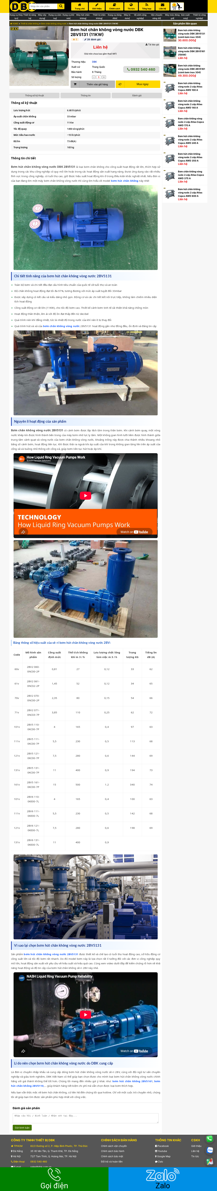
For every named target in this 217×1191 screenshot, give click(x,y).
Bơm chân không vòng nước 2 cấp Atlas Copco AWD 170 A (191, 122)
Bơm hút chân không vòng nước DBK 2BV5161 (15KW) (191, 51)
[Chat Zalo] (209, 1150)
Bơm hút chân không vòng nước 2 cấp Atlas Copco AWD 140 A (190, 104)
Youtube (162, 1151)
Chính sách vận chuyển (114, 1145)
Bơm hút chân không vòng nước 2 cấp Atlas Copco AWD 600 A (190, 192)
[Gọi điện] (209, 1138)
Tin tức (195, 1156)
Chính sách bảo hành (112, 1151)
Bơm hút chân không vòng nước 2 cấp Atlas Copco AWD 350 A (190, 157)
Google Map (163, 1156)
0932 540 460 (142, 69)
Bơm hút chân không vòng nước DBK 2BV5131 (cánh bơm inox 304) (191, 33)
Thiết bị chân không (30, 23)
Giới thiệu (196, 1145)
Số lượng (76, 77)
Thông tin (86, 95)
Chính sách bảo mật (112, 1156)
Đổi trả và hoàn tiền (112, 1161)
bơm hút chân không (125, 180)
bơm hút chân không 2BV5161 (132, 1081)
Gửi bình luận (22, 1127)
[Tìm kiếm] (60, 6)
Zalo (160, 1161)
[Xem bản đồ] (209, 1161)
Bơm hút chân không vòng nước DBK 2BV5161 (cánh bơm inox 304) (191, 69)
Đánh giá (136, 95)
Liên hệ (195, 1151)
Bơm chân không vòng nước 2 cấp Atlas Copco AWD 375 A (191, 175)
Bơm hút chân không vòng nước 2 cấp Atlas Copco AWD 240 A (190, 139)
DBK (94, 61)
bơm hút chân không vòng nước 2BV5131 (51, 954)
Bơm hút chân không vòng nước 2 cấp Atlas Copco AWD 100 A (190, 86)
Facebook (163, 1145)
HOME (15, 23)
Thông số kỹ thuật (34, 95)
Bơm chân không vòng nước (54, 23)
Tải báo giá (153, 44)
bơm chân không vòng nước (61, 326)
